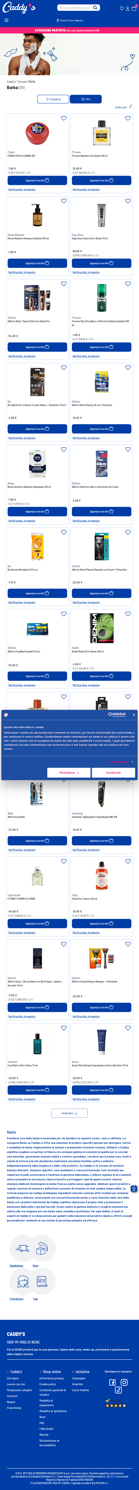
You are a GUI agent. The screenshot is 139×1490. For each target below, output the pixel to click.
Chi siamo (13, 1378)
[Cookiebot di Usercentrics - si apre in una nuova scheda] (111, 714)
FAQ (41, 1423)
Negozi (11, 1402)
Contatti (12, 1396)
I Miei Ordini (46, 1429)
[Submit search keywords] (95, 8)
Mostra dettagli (120, 761)
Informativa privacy (51, 1378)
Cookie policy (47, 1384)
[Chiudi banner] (134, 715)
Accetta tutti (113, 772)
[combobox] (78, 7)
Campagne (78, 1378)
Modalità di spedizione (53, 1411)
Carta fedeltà (80, 1390)
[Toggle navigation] (8, 20)
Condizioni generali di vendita (52, 1392)
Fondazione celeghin (19, 1390)
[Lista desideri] (64, 118)
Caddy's (11, 81)
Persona (22, 81)
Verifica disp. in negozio (21, 189)
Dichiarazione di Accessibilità (49, 1443)
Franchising (14, 1408)
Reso (42, 1417)
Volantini (77, 1384)
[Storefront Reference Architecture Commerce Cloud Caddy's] (19, 7)
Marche (43, 1434)
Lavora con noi (16, 1384)
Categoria (55, 99)
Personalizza (67, 772)
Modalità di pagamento (46, 1403)
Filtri (87, 99)
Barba (31, 81)
